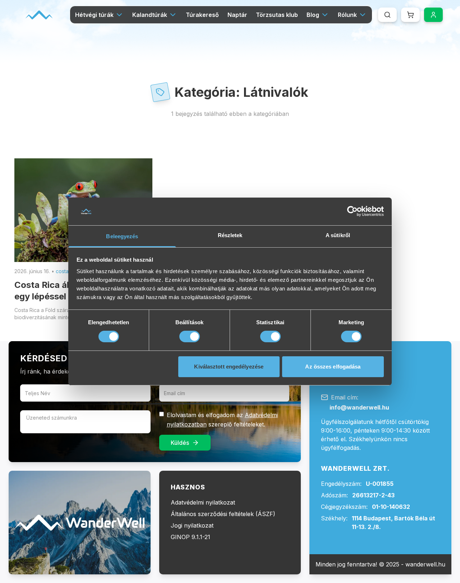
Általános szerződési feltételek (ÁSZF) (223, 514)
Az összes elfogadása (332, 366)
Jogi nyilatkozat (192, 525)
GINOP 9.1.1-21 (190, 537)
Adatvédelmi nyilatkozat (203, 502)
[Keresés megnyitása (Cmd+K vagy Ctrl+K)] (387, 15)
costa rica (67, 271)
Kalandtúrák (149, 14)
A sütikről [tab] (338, 235)
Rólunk (347, 14)
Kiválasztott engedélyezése (228, 366)
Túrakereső (202, 14)
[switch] (189, 336)
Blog (313, 14)
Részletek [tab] (230, 235)
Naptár (237, 14)
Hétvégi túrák (94, 14)
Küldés (180, 442)
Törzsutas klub (277, 14)
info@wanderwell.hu (359, 407)
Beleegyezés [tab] (122, 236)
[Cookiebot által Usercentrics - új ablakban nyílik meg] (352, 211)
